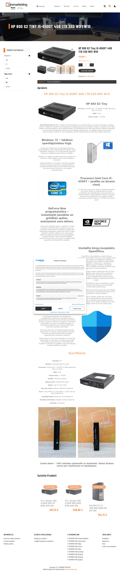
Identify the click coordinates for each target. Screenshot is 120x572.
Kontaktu (67, 312)
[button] (40, 6)
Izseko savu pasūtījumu (109, 546)
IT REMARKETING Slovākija (75, 554)
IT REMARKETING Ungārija (75, 559)
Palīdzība (84, 6)
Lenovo (8, 68)
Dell (7, 60)
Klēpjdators (57, 6)
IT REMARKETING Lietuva (74, 546)
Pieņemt (43, 308)
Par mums (76, 6)
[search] (109, 6)
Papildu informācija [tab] (53, 82)
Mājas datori (67, 6)
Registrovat (105, 541)
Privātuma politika (61, 312)
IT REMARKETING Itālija (74, 544)
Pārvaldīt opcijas (77, 308)
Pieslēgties (105, 538)
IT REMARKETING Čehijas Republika (77, 538)
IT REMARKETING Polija (74, 549)
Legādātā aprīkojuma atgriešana (43, 541)
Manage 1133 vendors (39, 304)
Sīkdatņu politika (54, 312)
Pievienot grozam (87, 71)
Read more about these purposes (78, 304)
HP (6, 64)
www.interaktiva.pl (71, 569)
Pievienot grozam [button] (50, 487)
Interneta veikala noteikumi (12, 538)
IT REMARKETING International (76, 541)
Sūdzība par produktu (40, 538)
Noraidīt (60, 308)
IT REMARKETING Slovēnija (75, 557)
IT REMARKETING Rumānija (75, 552)
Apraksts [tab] (42, 82)
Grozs (104, 544)
